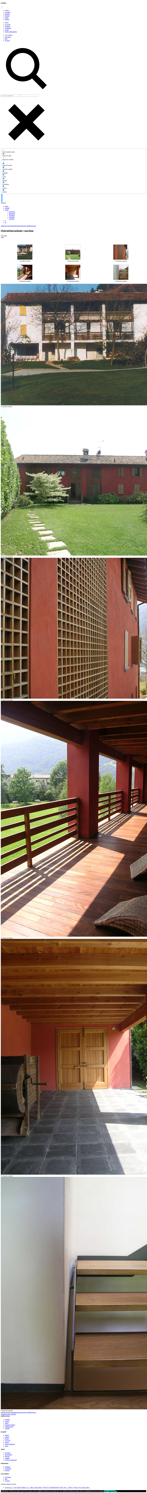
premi (6, 17)
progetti (7, 14)
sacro (34, 226)
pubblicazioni (9, 1426)
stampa (7, 19)
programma (8, 1454)
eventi (7, 30)
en (5, 222)
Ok (106, 1491)
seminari (7, 26)
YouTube (12, 215)
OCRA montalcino (11, 1460)
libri (6, 39)
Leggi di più (111, 1491)
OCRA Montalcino (11, 32)
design (17, 226)
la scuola (7, 24)
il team (7, 1421)
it (5, 221)
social (6, 210)
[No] (116, 1491)
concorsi (7, 226)
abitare (3, 226)
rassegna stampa (10, 1425)
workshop (8, 28)
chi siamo (8, 37)
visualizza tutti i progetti (8, 1414)
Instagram (12, 213)
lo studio (7, 12)
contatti (7, 208)
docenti (7, 1456)
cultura (12, 226)
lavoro (21, 226)
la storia (7, 1419)
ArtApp (7, 40)
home (6, 206)
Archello (11, 219)
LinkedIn (12, 217)
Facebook (12, 212)
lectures (7, 16)
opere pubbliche (28, 226)
